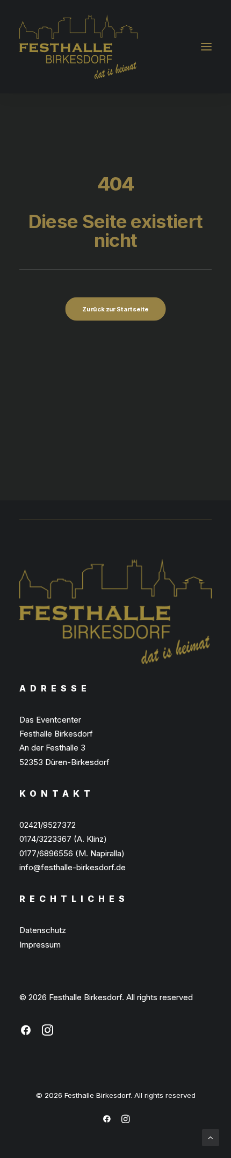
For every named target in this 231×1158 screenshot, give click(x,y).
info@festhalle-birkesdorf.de (72, 867)
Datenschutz (42, 930)
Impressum (40, 944)
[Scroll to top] (210, 1137)
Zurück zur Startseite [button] (115, 309)
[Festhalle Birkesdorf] (78, 46)
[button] (206, 46)
